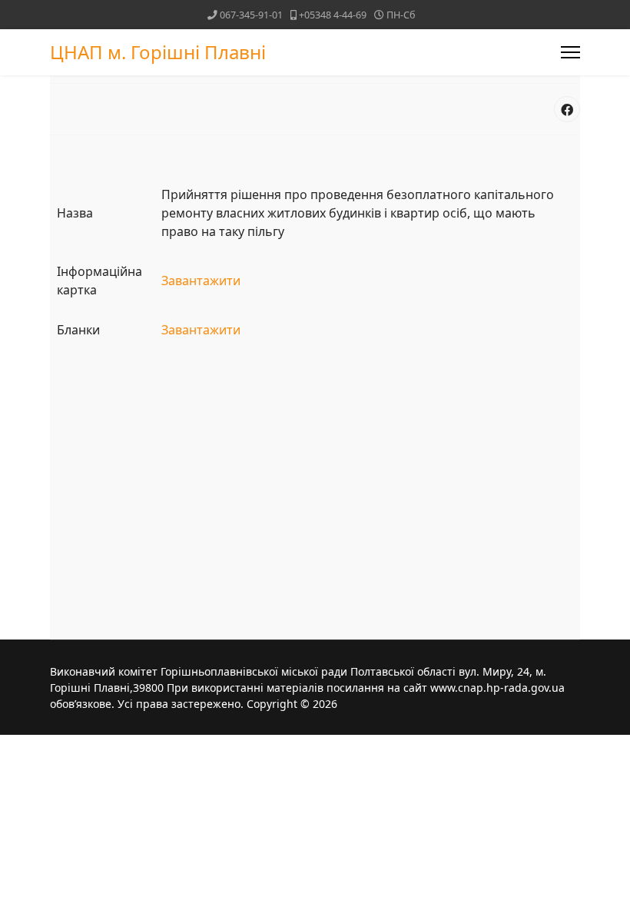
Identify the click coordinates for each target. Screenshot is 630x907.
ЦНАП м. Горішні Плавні (158, 52)
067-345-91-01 (251, 15)
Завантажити (200, 280)
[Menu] (570, 52)
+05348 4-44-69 (332, 15)
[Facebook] (567, 109)
